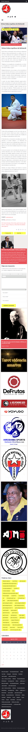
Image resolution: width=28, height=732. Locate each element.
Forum (14, 697)
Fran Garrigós (6, 595)
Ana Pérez (15, 581)
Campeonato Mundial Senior (9, 585)
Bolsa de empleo (5, 671)
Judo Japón (21, 615)
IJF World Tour (21, 598)
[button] (3, 274)
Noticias (15, 29)
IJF (6, 220)
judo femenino (6, 612)
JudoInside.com (9, 217)
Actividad (3, 697)
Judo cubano (4, 676)
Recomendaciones (21, 678)
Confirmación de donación (7, 704)
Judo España (5, 610)
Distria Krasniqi (6, 223)
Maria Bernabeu (6, 624)
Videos (17, 681)
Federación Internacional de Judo (10, 593)
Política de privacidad (6, 702)
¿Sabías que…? (23, 681)
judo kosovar (20, 223)
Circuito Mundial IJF (7, 588)
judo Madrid (5, 617)
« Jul (3, 665)
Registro (18, 697)
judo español (14, 610)
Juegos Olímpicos (10, 225)
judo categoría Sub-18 (7, 607)
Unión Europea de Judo (15, 629)
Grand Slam (21, 595)
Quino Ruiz (12, 627)
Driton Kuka (13, 223)
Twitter (21, 671)
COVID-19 (16, 588)
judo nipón (22, 617)
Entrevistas (14, 674)
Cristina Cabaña (6, 590)
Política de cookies (15, 702)
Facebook (20, 674)
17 (3, 655)
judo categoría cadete (7, 603)
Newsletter (12, 699)
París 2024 (5, 627)
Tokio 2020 (19, 627)
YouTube (3, 674)
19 (10, 655)
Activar (3, 699)
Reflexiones (4, 681)
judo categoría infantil (20, 603)
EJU (13, 590)
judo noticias (5, 620)
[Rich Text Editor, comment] (14, 283)
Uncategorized (11, 681)
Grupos (7, 699)
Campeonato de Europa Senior (10, 583)
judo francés (5, 615)
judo (4, 600)
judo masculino (14, 617)
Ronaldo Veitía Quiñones (7, 44)
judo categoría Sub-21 (20, 607)
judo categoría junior (7, 605)
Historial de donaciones (6, 706)
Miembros (9, 697)
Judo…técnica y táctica (6, 678)
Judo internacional (7, 26)
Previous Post (8, 233)
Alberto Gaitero (6, 581)
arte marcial (22, 581)
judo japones (14, 615)
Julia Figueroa (6, 622)
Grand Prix (13, 595)
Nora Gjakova (5, 226)
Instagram (9, 674)
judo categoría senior (19, 605)
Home (2, 26)
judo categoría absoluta (12, 600)
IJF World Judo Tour (11, 598)
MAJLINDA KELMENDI (20, 225)
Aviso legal (19, 699)
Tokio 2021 (5, 629)
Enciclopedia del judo (14, 671)
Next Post (19, 233)
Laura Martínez (15, 622)
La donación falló (17, 704)
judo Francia (14, 612)
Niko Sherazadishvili (17, 624)
